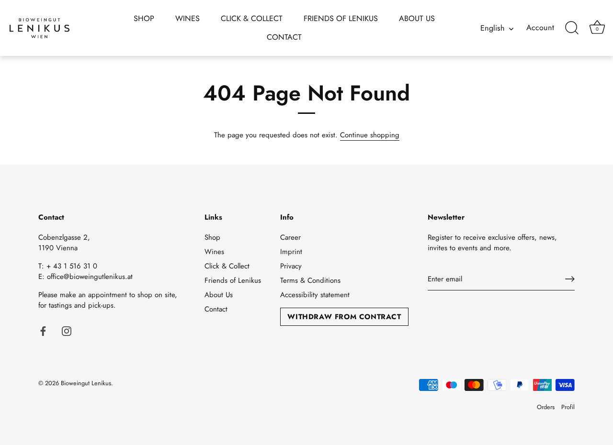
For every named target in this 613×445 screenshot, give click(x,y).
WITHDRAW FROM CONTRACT (344, 317)
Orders (546, 407)
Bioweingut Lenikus (86, 383)
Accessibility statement (315, 294)
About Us (417, 18)
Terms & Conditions (310, 280)
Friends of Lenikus (341, 18)
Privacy (291, 266)
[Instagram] (66, 330)
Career (290, 237)
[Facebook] (43, 330)
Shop (144, 18)
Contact (284, 37)
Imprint (291, 251)
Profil (568, 407)
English (492, 28)
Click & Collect (252, 18)
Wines (187, 18)
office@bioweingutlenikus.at (90, 276)
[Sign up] (570, 279)
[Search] (571, 28)
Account (540, 27)
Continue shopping (369, 135)
